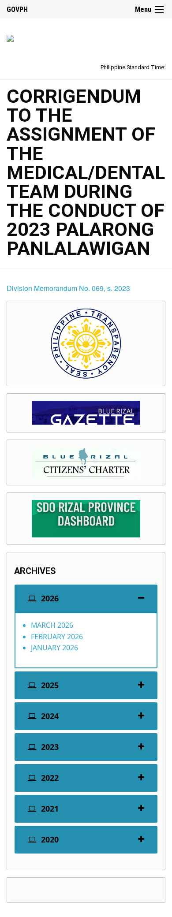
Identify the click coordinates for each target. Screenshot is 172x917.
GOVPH (17, 9)
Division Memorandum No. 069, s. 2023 (68, 288)
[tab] (86, 598)
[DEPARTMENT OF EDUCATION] (10, 37)
